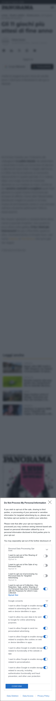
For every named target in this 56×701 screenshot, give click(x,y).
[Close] (50, 503)
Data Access (28, 696)
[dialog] (28, 599)
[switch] (45, 556)
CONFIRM (17, 686)
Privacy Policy (43, 696)
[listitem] (28, 549)
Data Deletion (12, 696)
